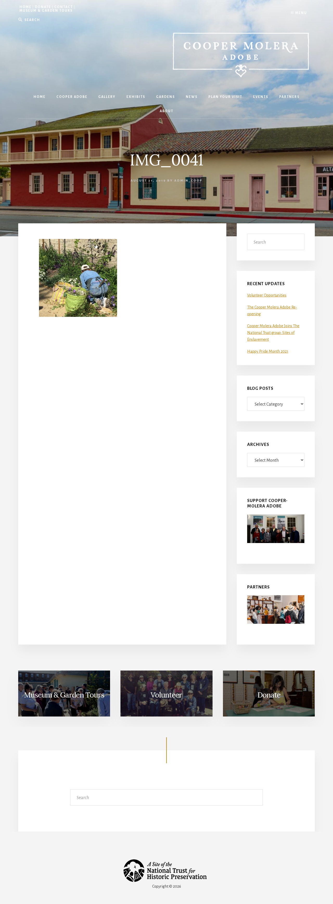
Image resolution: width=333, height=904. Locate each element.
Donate (43, 7)
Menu (300, 13)
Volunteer (166, 695)
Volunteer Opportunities (266, 295)
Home (25, 7)
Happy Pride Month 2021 (267, 351)
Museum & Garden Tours (46, 10)
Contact (63, 7)
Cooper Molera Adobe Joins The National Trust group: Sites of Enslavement (273, 332)
